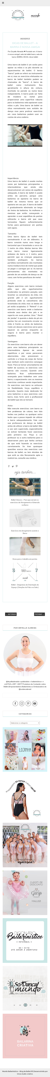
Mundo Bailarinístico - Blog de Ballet (16, 1071)
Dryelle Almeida (17, 51)
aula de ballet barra (28, 54)
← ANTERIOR (11, 614)
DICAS (25, 57)
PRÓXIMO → (39, 614)
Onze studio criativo (25, 1074)
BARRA (20, 57)
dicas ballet (33, 57)
